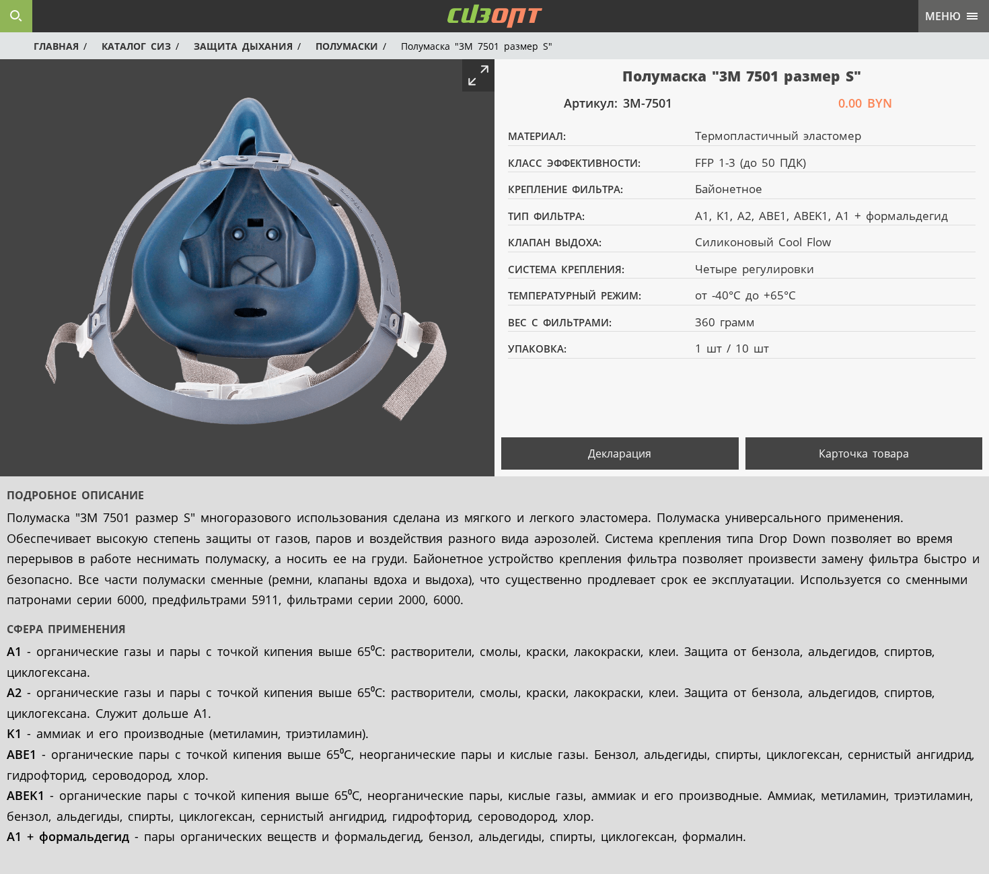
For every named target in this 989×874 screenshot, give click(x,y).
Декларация (619, 453)
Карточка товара (864, 453)
